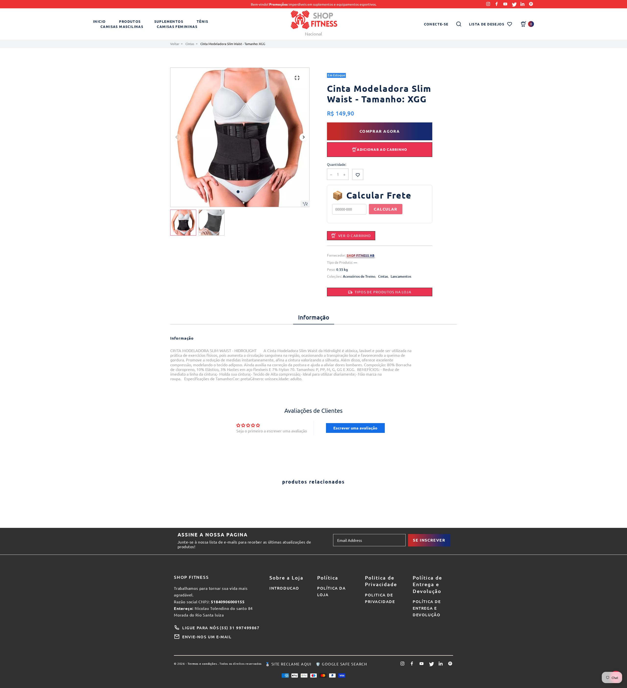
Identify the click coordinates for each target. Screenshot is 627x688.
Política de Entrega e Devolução (427, 608)
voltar (174, 44)
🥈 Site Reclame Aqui (288, 664)
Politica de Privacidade (380, 598)
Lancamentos (401, 276)
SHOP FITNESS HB (360, 255)
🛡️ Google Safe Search (341, 664)
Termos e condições (202, 664)
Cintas (189, 44)
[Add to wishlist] (357, 174)
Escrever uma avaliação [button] (355, 427)
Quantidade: (336, 164)
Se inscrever (429, 540)
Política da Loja (331, 591)
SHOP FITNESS (191, 577)
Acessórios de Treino (359, 276)
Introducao (284, 588)
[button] (242, 192)
